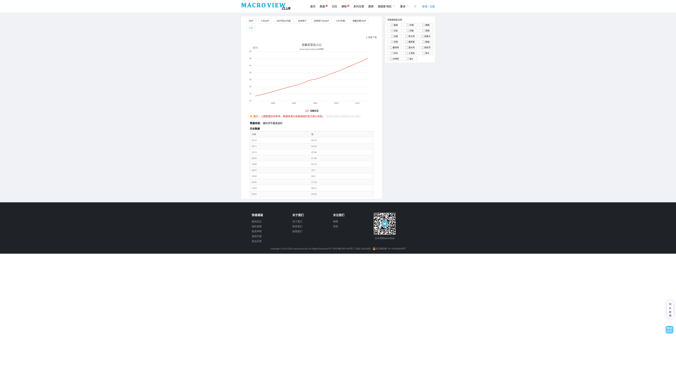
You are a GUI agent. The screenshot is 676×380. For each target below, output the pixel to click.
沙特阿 (396, 58)
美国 (396, 24)
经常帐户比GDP (321, 20)
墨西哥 (396, 47)
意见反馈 (257, 241)
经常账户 (302, 20)
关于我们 (297, 221)
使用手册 (257, 236)
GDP (251, 20)
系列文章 (358, 6)
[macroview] (265, 6)
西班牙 (427, 47)
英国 (427, 30)
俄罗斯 (411, 41)
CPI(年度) (340, 20)
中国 (411, 24)
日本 (396, 30)
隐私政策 (257, 226)
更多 (405, 6)
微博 (335, 221)
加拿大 (427, 36)
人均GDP (265, 20)
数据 (323, 6)
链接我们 (297, 231)
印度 (411, 30)
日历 (334, 6)
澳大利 (411, 47)
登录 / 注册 (428, 6)
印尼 (396, 53)
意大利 (411, 36)
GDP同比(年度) (284, 20)
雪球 (335, 226)
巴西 (396, 41)
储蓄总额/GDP (359, 20)
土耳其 (411, 53)
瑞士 (411, 58)
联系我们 (297, 226)
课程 (344, 6)
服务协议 (257, 221)
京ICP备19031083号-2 (344, 248)
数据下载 (371, 37)
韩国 (427, 41)
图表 (371, 6)
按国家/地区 (387, 6)
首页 (312, 6)
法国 (396, 36)
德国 (427, 24)
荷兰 (427, 53)
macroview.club (300, 248)
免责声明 (257, 231)
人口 (251, 27)
